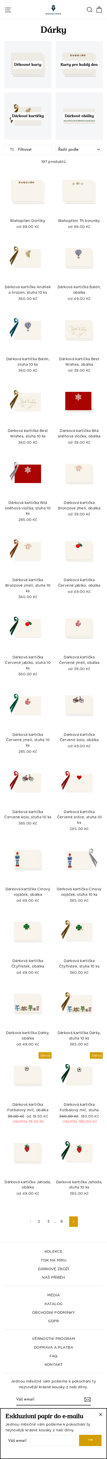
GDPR (53, 1321)
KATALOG (54, 1304)
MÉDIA (53, 1295)
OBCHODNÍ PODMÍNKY (53, 1312)
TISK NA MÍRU (53, 1260)
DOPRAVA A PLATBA (53, 1347)
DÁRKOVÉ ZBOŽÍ (53, 1269)
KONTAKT (54, 1364)
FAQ (53, 1356)
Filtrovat (24, 149)
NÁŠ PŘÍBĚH (53, 1277)
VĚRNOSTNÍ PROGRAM (53, 1338)
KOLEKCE (54, 1251)
